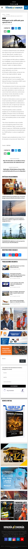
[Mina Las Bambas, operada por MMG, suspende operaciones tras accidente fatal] (5, 293)
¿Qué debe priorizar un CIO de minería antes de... (17, 266)
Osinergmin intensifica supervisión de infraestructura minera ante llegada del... (17, 275)
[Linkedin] (18, 539)
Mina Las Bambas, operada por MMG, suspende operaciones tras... (17, 293)
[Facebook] (6, 539)
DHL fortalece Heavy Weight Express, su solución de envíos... (17, 301)
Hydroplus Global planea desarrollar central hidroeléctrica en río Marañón (14, 170)
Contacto (14, 1)
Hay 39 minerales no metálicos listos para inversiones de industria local (14, 162)
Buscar (4, 358)
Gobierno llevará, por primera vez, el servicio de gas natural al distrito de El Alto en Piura (13, 197)
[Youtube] (22, 539)
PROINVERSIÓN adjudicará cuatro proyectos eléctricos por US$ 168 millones (13, 242)
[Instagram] (14, 539)
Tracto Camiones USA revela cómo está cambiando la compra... (17, 284)
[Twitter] (10, 539)
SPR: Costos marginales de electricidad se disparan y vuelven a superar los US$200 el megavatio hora (13, 219)
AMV (17, 547)
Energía (4, 18)
